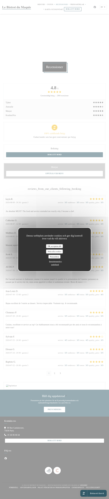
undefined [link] (55, 264)
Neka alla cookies (54, 251)
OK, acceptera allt (54, 246)
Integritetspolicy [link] (55, 261)
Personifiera (54, 257)
